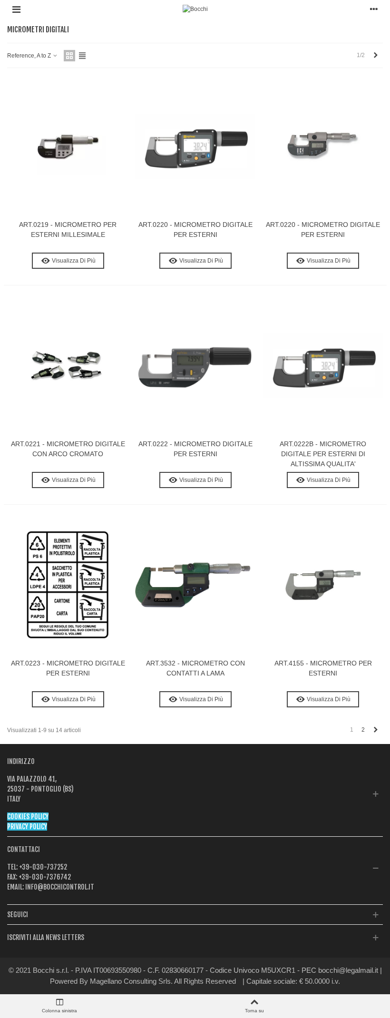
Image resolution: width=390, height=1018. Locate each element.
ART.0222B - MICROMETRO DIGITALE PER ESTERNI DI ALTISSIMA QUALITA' (323, 454)
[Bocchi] (195, 9)
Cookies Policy (28, 816)
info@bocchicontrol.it (59, 887)
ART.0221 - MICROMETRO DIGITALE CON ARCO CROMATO (68, 449)
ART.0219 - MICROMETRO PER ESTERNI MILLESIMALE (68, 229)
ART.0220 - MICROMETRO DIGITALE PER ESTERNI (195, 229)
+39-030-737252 (42, 867)
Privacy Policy (27, 826)
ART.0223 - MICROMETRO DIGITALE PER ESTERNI (68, 668)
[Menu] (16, 9)
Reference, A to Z (29, 55)
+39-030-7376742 (44, 877)
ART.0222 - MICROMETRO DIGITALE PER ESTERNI (195, 449)
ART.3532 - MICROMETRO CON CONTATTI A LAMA (195, 668)
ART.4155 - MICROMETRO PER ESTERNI (323, 668)
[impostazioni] (374, 9)
